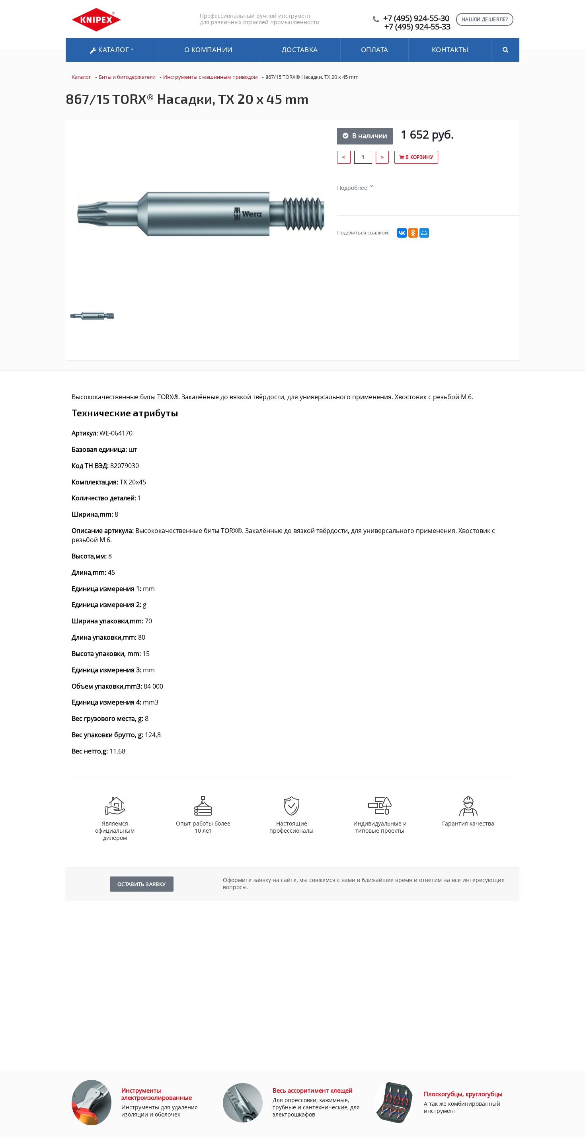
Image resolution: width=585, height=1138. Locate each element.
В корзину (418, 157)
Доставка (300, 49)
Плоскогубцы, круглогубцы (463, 1094)
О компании (208, 49)
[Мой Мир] (424, 233)
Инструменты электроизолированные (156, 1093)
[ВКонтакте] (402, 233)
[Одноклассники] (413, 233)
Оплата (374, 49)
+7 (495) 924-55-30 (416, 18)
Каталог (114, 49)
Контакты (450, 49)
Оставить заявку (141, 884)
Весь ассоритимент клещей (313, 1090)
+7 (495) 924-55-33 (417, 26)
